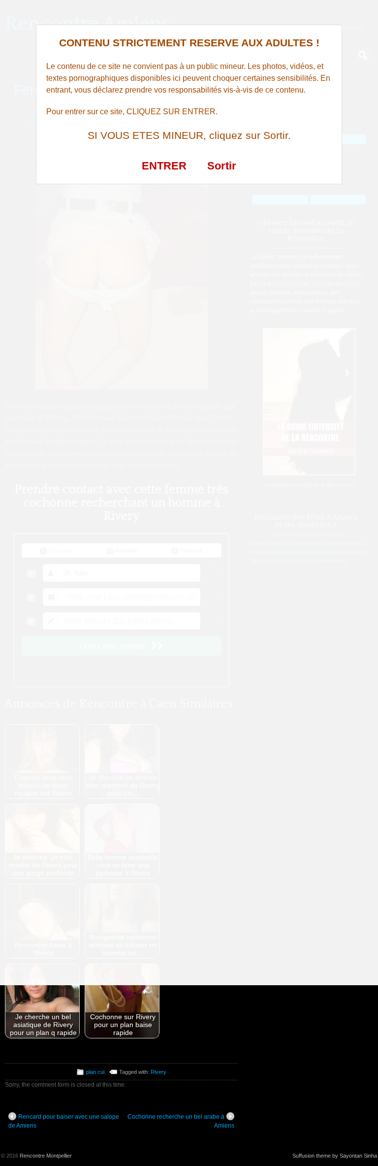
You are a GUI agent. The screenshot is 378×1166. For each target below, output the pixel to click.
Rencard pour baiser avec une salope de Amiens (63, 1121)
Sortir (221, 166)
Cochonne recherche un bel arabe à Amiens (180, 1121)
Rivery (158, 1072)
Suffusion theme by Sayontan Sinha (334, 1156)
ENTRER (164, 166)
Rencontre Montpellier (46, 1156)
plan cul (95, 1072)
